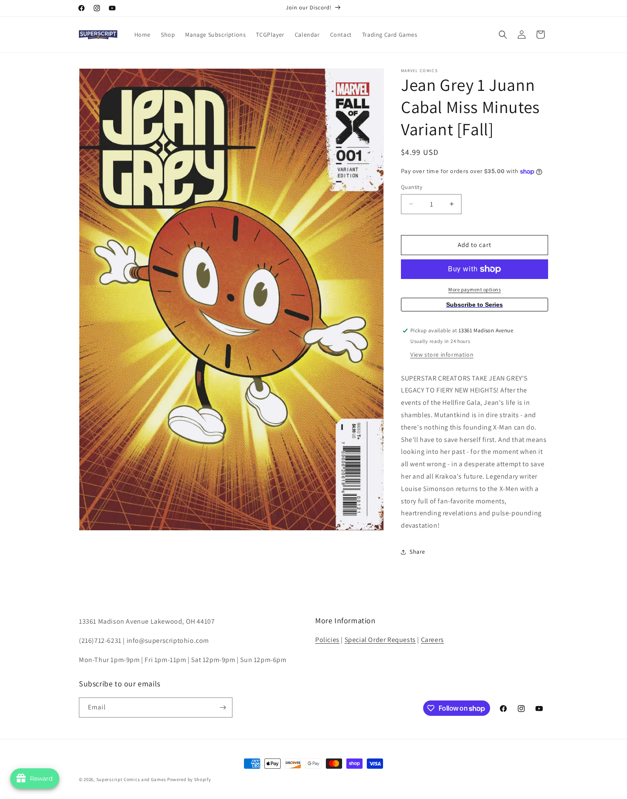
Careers (432, 639)
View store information (441, 354)
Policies (327, 639)
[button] (502, 34)
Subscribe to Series (474, 304)
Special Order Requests (380, 639)
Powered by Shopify (189, 779)
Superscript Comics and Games (131, 779)
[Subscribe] (222, 707)
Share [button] (417, 551)
